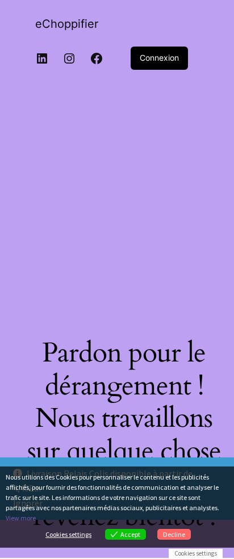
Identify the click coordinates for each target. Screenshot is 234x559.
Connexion (159, 57)
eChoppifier (66, 24)
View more (21, 518)
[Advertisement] (117, 200)
